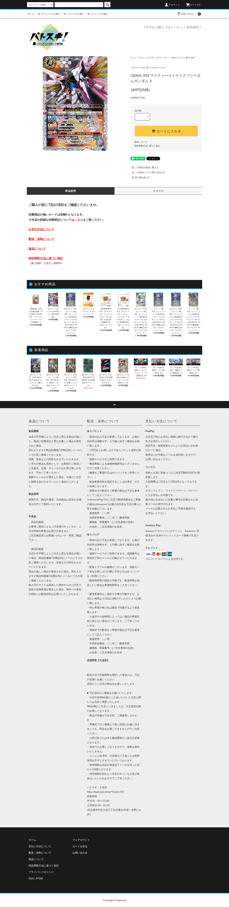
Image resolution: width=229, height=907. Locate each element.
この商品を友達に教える (147, 167)
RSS (31, 878)
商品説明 (70, 190)
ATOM (39, 878)
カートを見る (79, 846)
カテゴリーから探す (50, 14)
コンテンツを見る (99, 14)
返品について (140, 142)
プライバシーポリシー (41, 872)
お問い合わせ (187, 14)
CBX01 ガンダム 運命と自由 (182, 58)
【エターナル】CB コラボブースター (154, 58)
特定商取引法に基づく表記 (147, 146)
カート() (195, 5)
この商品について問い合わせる (150, 172)
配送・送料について (40, 852)
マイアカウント (81, 839)
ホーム (31, 14)
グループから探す (75, 14)
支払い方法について (40, 846)
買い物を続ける (142, 177)
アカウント (174, 5)
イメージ (158, 190)
